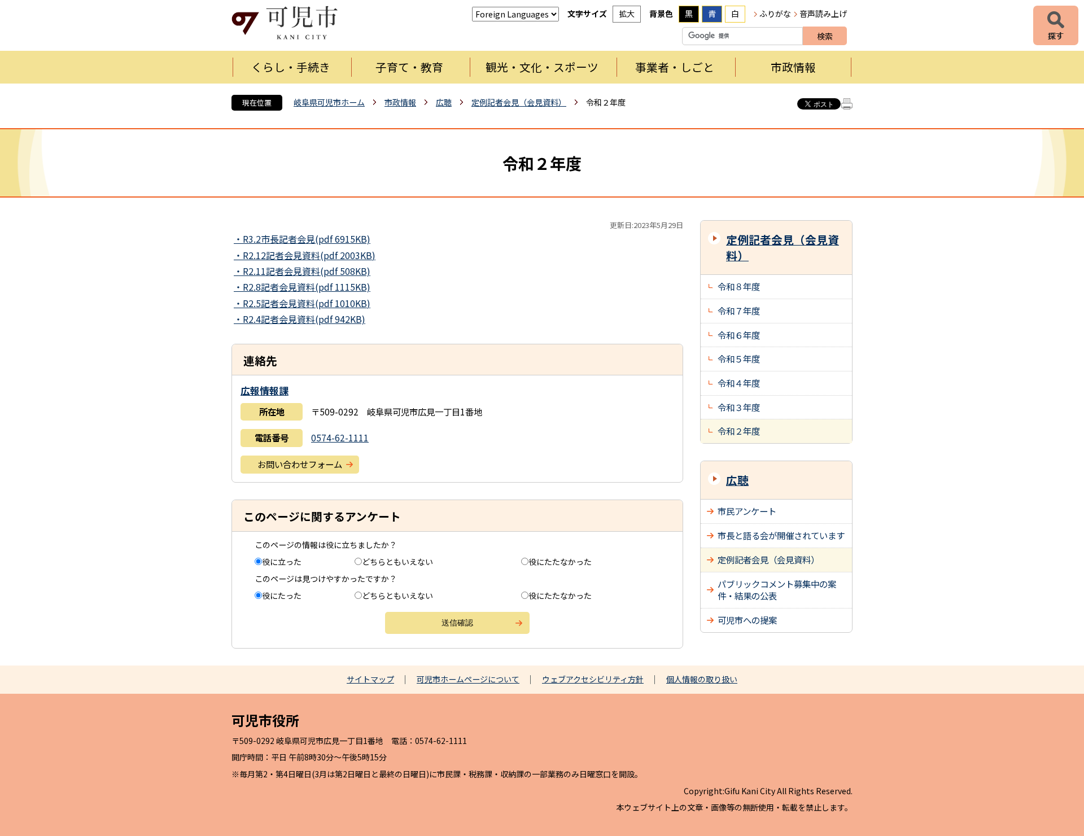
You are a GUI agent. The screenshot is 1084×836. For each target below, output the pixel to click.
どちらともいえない (397, 561)
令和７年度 (739, 310)
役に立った (281, 561)
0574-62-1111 (340, 437)
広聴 (444, 102)
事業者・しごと (674, 67)
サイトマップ (370, 679)
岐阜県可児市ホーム (329, 102)
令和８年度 (739, 286)
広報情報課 (265, 390)
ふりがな (775, 13)
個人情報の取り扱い (701, 679)
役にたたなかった (560, 561)
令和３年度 (739, 407)
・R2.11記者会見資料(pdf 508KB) (302, 271)
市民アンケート (747, 511)
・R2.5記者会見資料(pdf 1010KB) (302, 303)
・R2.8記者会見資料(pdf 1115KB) (302, 287)
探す (1055, 25)
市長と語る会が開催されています (781, 535)
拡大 (627, 13)
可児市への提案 (747, 620)
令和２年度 (739, 430)
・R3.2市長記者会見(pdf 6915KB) (302, 239)
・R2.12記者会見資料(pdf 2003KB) (304, 255)
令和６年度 (739, 335)
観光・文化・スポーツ (542, 67)
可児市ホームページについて (468, 679)
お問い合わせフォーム (299, 464)
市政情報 (793, 67)
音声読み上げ (823, 13)
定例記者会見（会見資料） (518, 102)
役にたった (281, 595)
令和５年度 (739, 358)
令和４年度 (739, 383)
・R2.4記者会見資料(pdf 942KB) (299, 319)
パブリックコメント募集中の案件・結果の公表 (777, 589)
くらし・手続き (290, 67)
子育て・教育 (409, 67)
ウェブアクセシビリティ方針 (593, 679)
